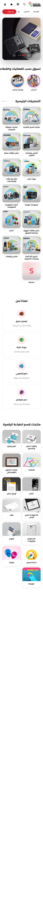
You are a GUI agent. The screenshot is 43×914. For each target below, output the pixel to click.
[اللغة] (18, 4)
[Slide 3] (19, 55)
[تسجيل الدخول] (5, 4)
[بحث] (24, 4)
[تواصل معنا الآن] (5, 909)
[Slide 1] (24, 55)
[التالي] (14, 55)
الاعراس (26, 11)
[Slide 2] (22, 55)
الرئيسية (36, 11)
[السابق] (29, 55)
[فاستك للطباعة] (34, 4)
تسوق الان (30, 41)
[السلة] (11, 4)
